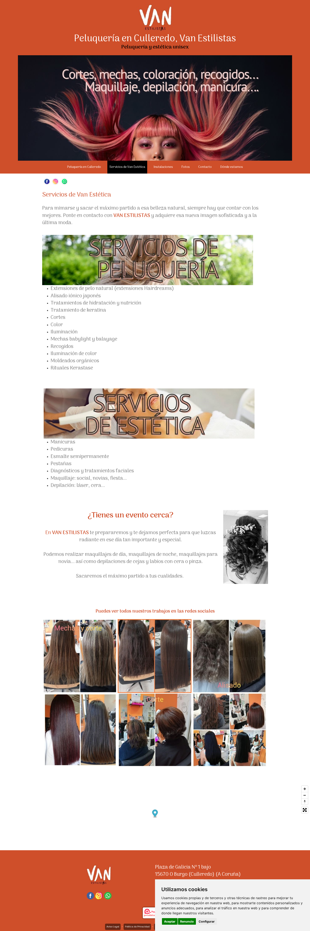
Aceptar (169, 921)
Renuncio (187, 921)
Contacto (205, 167)
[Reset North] (305, 801)
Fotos (185, 167)
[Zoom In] (305, 789)
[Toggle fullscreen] (305, 810)
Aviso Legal (112, 927)
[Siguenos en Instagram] (55, 181)
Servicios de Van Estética (127, 167)
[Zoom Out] (305, 795)
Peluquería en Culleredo (84, 167)
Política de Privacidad (137, 927)
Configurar (207, 921)
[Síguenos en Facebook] (47, 181)
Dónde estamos (231, 167)
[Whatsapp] (64, 181)
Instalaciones (163, 167)
